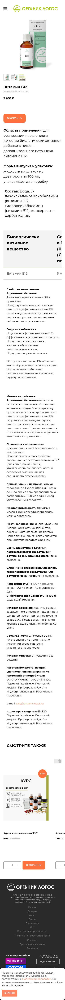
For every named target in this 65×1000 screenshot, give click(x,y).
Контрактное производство (32, 931)
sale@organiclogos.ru (30, 703)
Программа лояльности (32, 944)
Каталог (32, 907)
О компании (32, 923)
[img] (30, 887)
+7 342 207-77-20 (49, 955)
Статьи (32, 919)
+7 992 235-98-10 (51, 957)
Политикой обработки (36, 979)
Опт (32, 927)
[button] (48, 962)
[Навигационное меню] (5, 8)
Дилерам (32, 911)
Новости (32, 915)
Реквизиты (32, 948)
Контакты (32, 940)
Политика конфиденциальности (32, 935)
